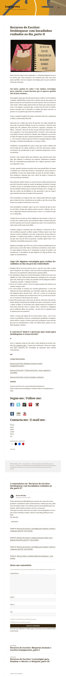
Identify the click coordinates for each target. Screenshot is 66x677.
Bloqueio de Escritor (41, 465)
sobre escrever (41, 467)
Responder (14, 521)
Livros (18, 467)
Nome (12, 597)
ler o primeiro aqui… (20, 345)
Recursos (22, 467)
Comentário (14, 573)
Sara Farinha (12, 6)
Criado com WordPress (16, 673)
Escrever (43, 464)
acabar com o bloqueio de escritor (26, 465)
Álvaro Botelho (21, 495)
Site (11, 612)
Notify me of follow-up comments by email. (24, 619)
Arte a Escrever (37, 464)
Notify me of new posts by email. (21, 622)
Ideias (53, 465)
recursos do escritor (31, 467)
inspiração (13, 467)
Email (12, 604)
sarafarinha (27, 464)
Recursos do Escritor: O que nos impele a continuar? (27, 377)
